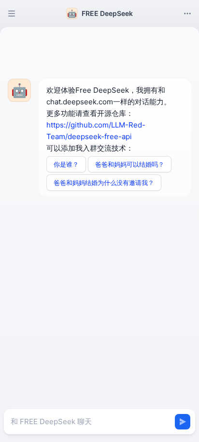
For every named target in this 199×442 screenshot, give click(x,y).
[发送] (182, 421)
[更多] (187, 13)
